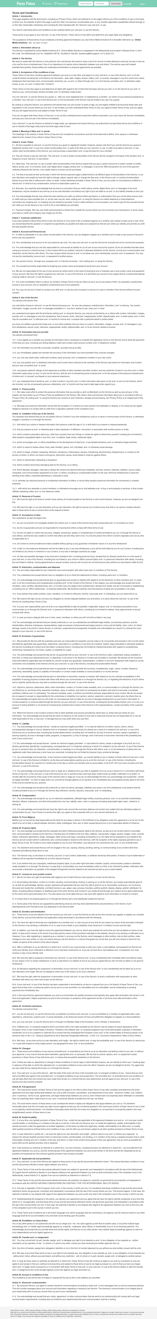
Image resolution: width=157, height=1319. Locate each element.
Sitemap (38, 1310)
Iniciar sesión (116, 3)
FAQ (49, 1310)
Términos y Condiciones (70, 1310)
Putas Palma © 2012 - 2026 (19, 1310)
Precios (44, 1310)
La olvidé (127, 3)
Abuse (32, 1310)
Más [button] (142, 4)
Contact (82, 1310)
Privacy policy (56, 1310)
